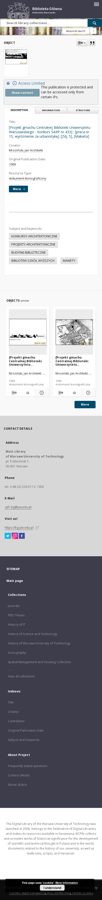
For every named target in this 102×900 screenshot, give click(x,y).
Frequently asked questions (27, 766)
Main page (14, 581)
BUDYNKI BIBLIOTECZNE (28, 252)
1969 (12, 164)
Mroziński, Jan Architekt (26, 150)
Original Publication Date (26, 730)
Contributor (16, 721)
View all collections (21, 676)
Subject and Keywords (23, 740)
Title (11, 702)
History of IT (17, 624)
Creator (13, 712)
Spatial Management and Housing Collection (39, 662)
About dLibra (17, 785)
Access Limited (31, 83)
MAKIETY (69, 261)
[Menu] (96, 4)
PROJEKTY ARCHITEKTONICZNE (33, 244)
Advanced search (75, 31)
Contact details (18, 775)
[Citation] (92, 43)
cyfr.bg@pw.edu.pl (18, 507)
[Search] (95, 23)
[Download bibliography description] (13, 393)
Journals (14, 606)
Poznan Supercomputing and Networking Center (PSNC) (51, 892)
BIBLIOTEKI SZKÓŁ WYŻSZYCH (32, 261)
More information (66, 882)
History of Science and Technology (32, 634)
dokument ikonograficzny (27, 178)
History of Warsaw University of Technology (39, 643)
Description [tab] (19, 110)
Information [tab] (51, 110)
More (85, 404)
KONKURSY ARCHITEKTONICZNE (34, 236)
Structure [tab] (83, 110)
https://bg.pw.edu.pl (19, 527)
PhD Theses (16, 615)
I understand (52, 887)
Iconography (17, 653)
